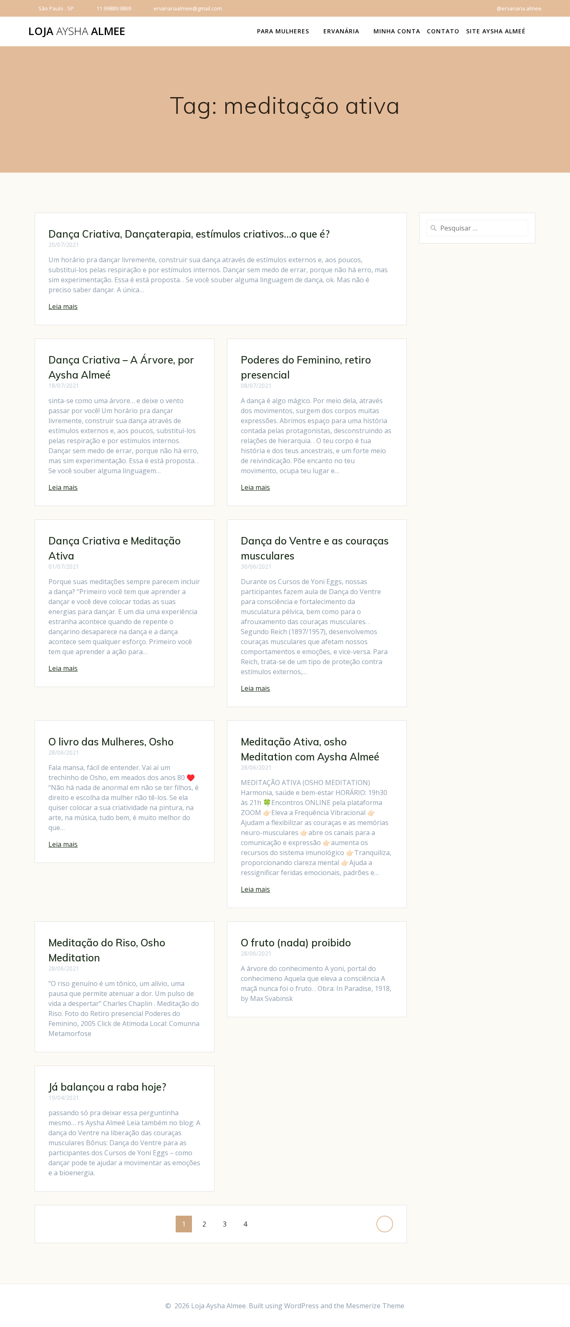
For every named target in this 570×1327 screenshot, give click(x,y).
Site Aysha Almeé (496, 31)
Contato (443, 31)
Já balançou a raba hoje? (107, 1087)
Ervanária (341, 31)
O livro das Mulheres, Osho (111, 741)
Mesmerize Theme (375, 1305)
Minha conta (396, 31)
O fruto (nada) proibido (296, 942)
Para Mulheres (283, 31)
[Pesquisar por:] (477, 228)
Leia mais (63, 306)
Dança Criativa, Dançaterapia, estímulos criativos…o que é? (189, 234)
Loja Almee (76, 31)
